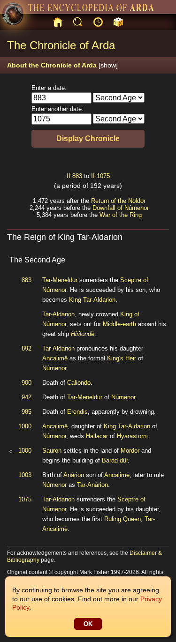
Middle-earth (119, 324)
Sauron (51, 450)
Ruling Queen (122, 519)
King (75, 299)
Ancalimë (55, 358)
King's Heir (121, 358)
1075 (103, 175)
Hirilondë (82, 333)
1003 (24, 474)
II (68, 175)
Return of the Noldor (118, 200)
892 (26, 348)
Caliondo (79, 382)
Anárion (73, 474)
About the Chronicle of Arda (62, 65)
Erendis (77, 411)
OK (88, 623)
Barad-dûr (115, 460)
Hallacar (97, 436)
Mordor (130, 450)
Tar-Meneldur (59, 280)
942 (26, 397)
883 (77, 175)
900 (26, 382)
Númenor (54, 368)
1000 (24, 426)
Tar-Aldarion (99, 299)
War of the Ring (120, 214)
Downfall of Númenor (120, 207)
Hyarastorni (132, 436)
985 (26, 411)
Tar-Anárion (92, 484)
